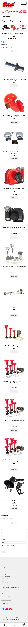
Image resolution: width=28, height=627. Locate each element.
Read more (14, 351)
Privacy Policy (4, 603)
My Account (4, 625)
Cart (21, 624)
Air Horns (8, 16)
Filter (3, 552)
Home (4, 16)
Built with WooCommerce (14, 619)
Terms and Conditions (6, 596)
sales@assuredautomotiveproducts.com (10, 587)
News (2, 593)
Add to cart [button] (14, 86)
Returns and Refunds (6, 600)
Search (14, 625)
